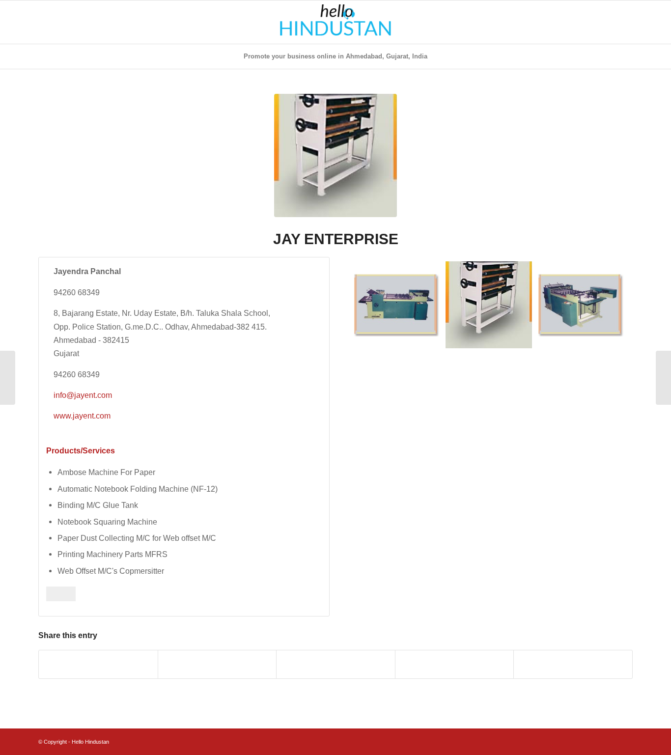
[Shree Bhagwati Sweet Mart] (7, 378)
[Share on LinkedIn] (454, 664)
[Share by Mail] (573, 664)
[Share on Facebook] (98, 664)
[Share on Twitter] (217, 664)
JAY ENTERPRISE (335, 239)
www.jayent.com (82, 415)
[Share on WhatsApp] (336, 664)
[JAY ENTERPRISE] (335, 155)
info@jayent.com (83, 395)
